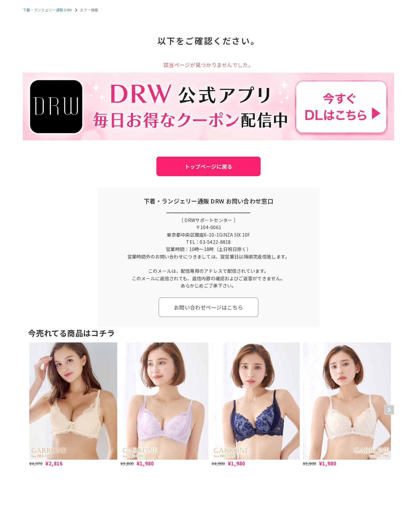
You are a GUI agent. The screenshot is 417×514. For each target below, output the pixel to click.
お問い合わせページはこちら (208, 307)
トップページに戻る (209, 166)
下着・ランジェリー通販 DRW (47, 9)
